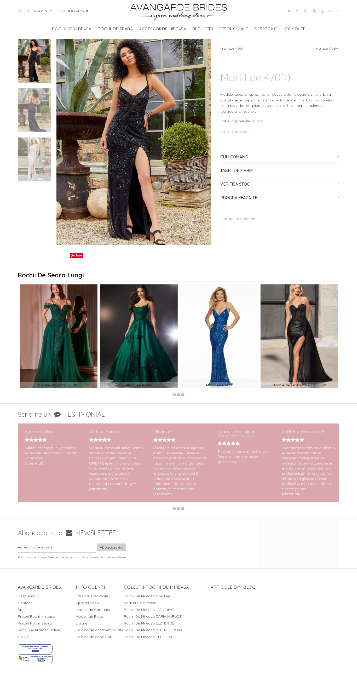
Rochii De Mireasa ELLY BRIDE (149, 623)
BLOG (334, 11)
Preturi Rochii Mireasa (36, 616)
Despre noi (266, 28)
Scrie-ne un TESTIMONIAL (61, 414)
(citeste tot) (32, 463)
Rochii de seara (115, 28)
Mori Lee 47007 (232, 48)
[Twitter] (289, 11)
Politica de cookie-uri (94, 636)
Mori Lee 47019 (327, 48)
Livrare (81, 623)
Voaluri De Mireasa (140, 602)
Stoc (22, 609)
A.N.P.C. (24, 636)
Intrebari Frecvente (92, 596)
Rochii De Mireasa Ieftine (39, 630)
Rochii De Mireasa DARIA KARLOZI (153, 616)
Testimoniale (233, 28)
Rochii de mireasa (71, 28)
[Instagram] (314, 11)
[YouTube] (322, 11)
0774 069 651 (42, 11)
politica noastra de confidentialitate (101, 557)
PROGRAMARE (76, 11)
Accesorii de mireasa (162, 28)
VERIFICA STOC (235, 184)
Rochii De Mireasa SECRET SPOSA (153, 630)
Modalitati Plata (89, 616)
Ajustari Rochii (88, 602)
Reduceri (202, 28)
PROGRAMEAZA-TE (238, 197)
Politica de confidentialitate (99, 630)
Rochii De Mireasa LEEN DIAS (148, 609)
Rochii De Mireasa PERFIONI (148, 636)
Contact (295, 28)
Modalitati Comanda (94, 609)
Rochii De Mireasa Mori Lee (147, 596)
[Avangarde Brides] (178, 12)
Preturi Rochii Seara (35, 623)
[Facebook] (297, 11)
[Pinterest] (305, 11)
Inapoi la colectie (238, 218)
